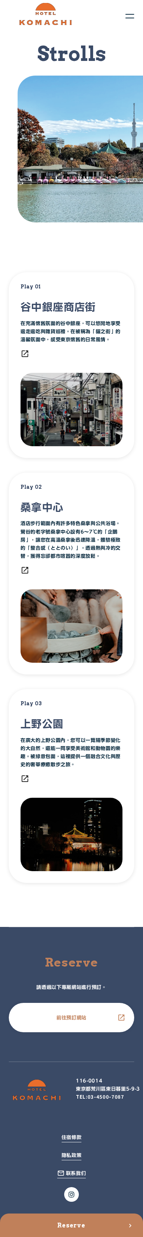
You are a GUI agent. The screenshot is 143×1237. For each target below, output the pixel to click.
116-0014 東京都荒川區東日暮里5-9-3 (108, 1085)
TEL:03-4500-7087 (100, 1096)
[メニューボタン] (129, 16)
